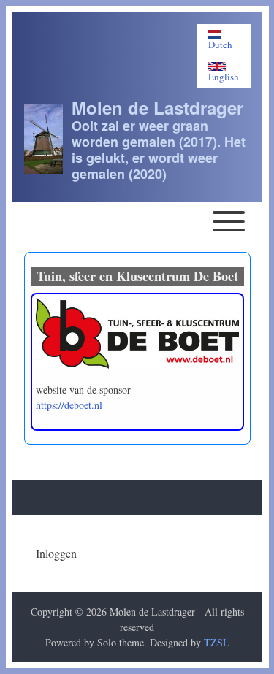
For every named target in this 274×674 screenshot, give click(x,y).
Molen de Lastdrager (157, 107)
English (223, 76)
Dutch (220, 44)
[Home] (43, 139)
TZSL (216, 642)
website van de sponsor (83, 390)
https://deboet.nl (69, 405)
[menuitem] (56, 553)
